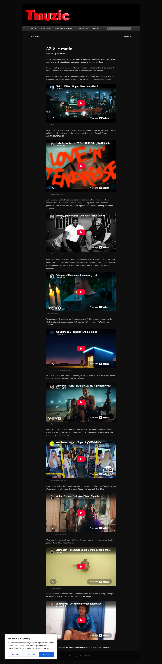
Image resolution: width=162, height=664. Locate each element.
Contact (96, 28)
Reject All (31, 654)
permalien (106, 647)
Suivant (127, 36)
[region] (31, 646)
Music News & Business (63, 28)
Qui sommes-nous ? (83, 28)
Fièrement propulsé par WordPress (81, 656)
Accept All (46, 654)
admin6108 (80, 647)
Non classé (69, 647)
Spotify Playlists (45, 28)
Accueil (33, 28)
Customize (15, 654)
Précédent (35, 36)
